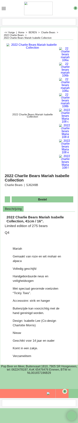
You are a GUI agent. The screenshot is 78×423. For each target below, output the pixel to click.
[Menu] (4, 8)
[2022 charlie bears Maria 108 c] (65, 116)
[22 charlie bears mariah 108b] (65, 100)
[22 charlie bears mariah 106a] (65, 54)
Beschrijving (13, 209)
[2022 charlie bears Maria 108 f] (65, 162)
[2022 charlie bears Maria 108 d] (65, 131)
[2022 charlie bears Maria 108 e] (65, 146)
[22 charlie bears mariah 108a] (65, 85)
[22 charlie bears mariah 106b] (65, 70)
